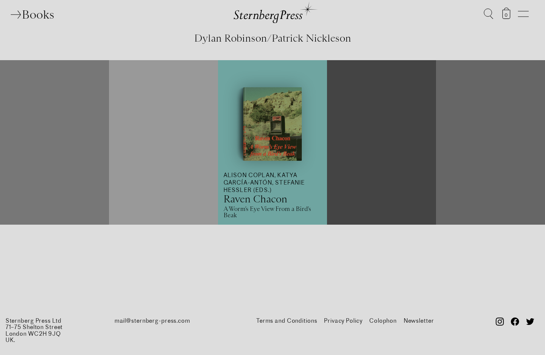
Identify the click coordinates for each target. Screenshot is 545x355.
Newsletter (419, 320)
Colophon (383, 320)
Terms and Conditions (286, 320)
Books (38, 14)
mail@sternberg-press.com (152, 320)
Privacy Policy (343, 320)
